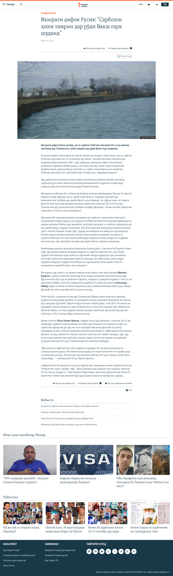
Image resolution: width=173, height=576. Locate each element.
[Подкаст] (134, 551)
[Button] (94, 48)
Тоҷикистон (48, 13)
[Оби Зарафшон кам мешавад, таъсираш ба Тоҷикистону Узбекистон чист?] (143, 460)
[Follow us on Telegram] (121, 551)
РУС (141, 5)
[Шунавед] (157, 5)
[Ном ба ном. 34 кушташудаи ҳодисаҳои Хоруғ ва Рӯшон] (65, 513)
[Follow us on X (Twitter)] (114, 551)
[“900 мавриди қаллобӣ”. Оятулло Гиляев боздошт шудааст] (30, 460)
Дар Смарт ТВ (51, 561)
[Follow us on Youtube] (101, 551)
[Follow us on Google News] (89, 551)
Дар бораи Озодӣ (11, 550)
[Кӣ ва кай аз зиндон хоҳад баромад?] (22, 513)
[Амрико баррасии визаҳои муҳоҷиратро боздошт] (86, 460)
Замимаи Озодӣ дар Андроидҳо (60, 550)
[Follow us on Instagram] (108, 551)
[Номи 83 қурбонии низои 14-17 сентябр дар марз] (107, 513)
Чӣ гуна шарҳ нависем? (14, 561)
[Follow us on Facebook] (95, 551)
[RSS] (127, 551)
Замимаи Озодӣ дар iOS (56, 556)
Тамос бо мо (8, 566)
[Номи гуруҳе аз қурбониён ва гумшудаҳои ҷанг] (150, 513)
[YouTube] (149, 5)
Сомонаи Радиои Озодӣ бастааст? (19, 556)
